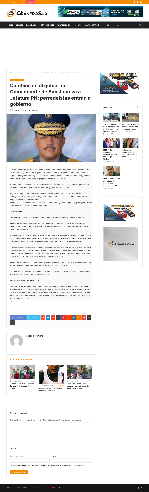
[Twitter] (141, 488)
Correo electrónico (17, 457)
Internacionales (46, 25)
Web (54, 457)
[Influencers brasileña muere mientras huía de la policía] (130, 143)
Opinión (106, 25)
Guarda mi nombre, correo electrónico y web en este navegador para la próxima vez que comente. (48, 465)
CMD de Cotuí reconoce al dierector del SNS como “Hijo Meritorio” (110, 154)
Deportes (77, 25)
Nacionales (31, 25)
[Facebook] (138, 488)
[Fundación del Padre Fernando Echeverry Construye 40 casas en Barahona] (22, 372)
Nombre (13, 448)
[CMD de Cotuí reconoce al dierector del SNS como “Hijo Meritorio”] (111, 143)
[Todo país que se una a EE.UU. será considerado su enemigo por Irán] (111, 171)
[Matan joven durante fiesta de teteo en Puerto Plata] (51, 374)
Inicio (10, 25)
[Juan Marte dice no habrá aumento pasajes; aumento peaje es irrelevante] (79, 372)
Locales (19, 25)
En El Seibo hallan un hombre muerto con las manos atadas (130, 126)
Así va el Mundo (63, 25)
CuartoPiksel (58, 488)
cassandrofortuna (20, 110)
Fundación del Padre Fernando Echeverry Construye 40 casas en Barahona (22, 386)
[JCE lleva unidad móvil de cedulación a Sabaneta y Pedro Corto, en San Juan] (111, 117)
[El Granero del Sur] (26, 13)
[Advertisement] (74, 48)
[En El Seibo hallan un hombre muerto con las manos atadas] (130, 117)
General (20, 73)
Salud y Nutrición (92, 25)
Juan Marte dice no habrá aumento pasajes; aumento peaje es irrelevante (78, 386)
